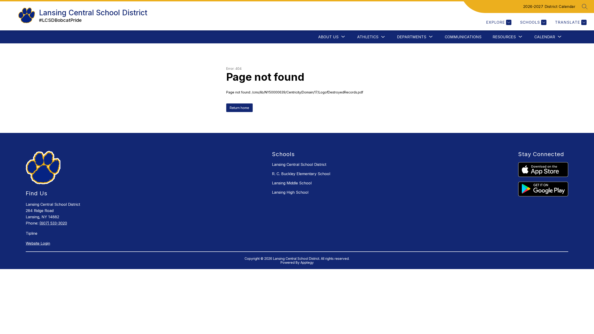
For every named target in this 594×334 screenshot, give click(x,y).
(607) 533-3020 (53, 223)
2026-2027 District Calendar (549, 6)
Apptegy (307, 262)
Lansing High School (290, 192)
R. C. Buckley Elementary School (301, 173)
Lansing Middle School (292, 183)
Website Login (38, 243)
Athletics (367, 37)
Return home (239, 108)
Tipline (31, 233)
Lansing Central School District (299, 164)
